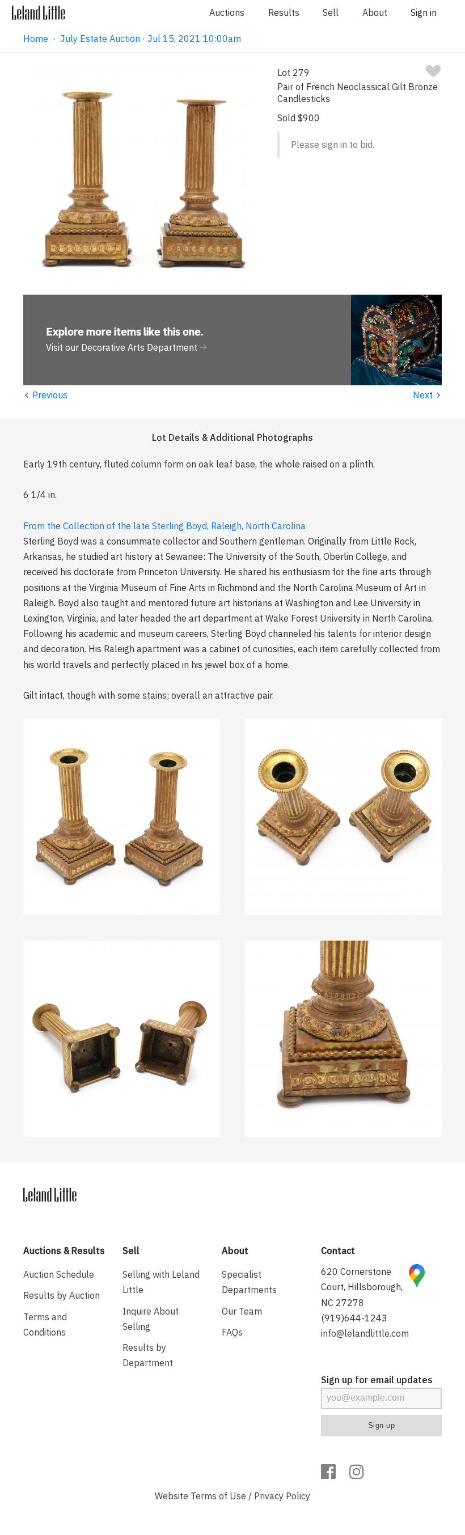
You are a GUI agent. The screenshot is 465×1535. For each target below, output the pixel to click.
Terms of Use (218, 1496)
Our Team (242, 1311)
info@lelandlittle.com (365, 1333)
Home (35, 38)
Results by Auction (61, 1295)
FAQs (232, 1332)
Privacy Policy (282, 1496)
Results (283, 12)
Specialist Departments (249, 1282)
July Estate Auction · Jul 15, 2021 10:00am (150, 38)
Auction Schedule (58, 1274)
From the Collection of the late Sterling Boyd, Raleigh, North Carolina (164, 525)
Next (427, 395)
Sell (331, 12)
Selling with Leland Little (161, 1282)
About (374, 12)
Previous (45, 395)
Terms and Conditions (45, 1324)
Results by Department (147, 1355)
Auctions (226, 12)
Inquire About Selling (150, 1319)
